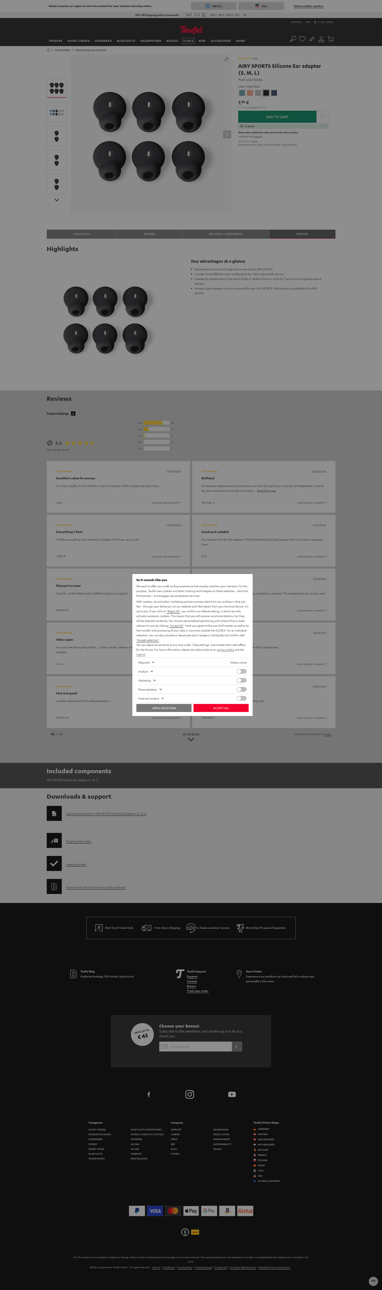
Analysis (143, 671)
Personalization (147, 689)
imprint (140, 654)
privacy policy (225, 649)
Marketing (144, 680)
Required (144, 662)
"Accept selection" (147, 640)
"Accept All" (176, 625)
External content (148, 698)
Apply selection (164, 708)
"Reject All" (173, 611)
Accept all (221, 708)
